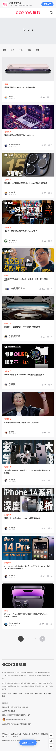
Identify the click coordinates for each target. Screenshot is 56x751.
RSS (3, 696)
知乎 (4, 693)
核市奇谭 (38, 693)
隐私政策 (44, 734)
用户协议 (35, 734)
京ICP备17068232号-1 (9, 711)
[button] (42, 639)
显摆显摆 (7, 227)
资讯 (6, 84)
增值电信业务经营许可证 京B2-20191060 (15, 707)
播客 (20, 693)
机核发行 (47, 693)
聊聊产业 (7, 323)
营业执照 (5, 703)
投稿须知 (26, 734)
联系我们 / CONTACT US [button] (11, 734)
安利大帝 (7, 467)
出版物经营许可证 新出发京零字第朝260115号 (16, 724)
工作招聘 (14, 736)
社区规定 (5, 736)
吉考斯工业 (28, 693)
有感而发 (7, 132)
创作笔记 (7, 371)
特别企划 (7, 275)
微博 (9, 693)
